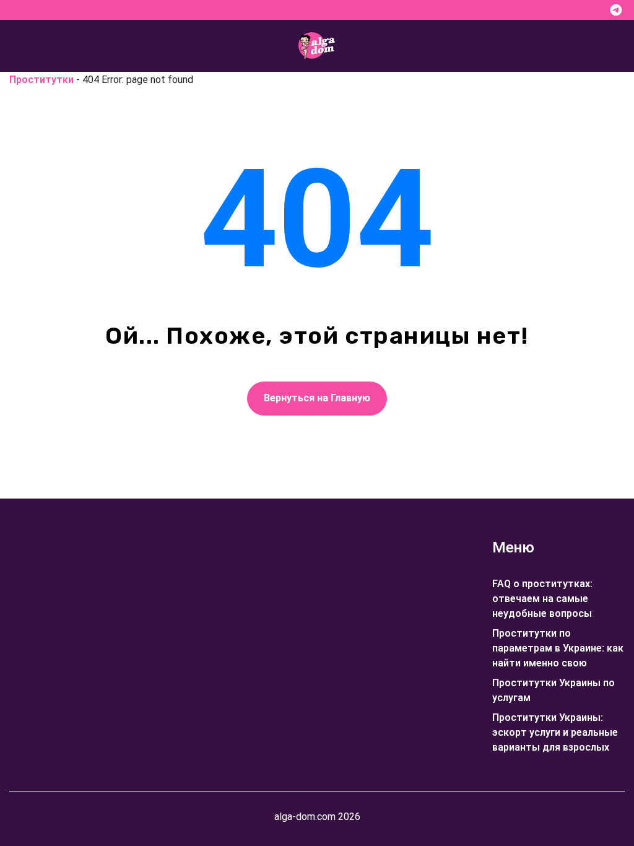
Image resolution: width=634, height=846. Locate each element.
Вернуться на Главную (317, 398)
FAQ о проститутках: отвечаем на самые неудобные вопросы (542, 598)
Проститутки (41, 79)
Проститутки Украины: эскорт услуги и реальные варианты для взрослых (555, 732)
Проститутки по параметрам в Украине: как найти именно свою (557, 648)
